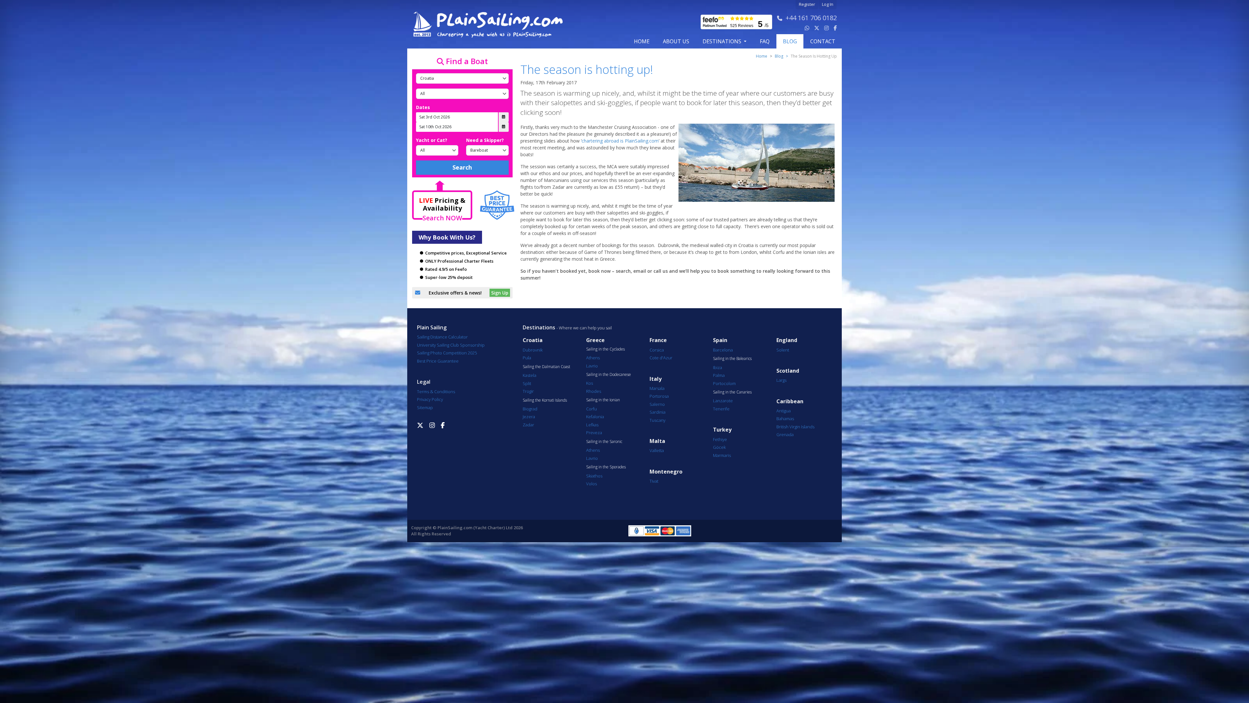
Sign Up (499, 293)
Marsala (657, 388)
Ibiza (717, 367)
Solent (782, 350)
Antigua (783, 411)
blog (790, 41)
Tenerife (721, 409)
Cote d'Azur (661, 358)
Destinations (539, 327)
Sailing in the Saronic (604, 441)
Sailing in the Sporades (606, 467)
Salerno (657, 404)
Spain (720, 340)
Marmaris (722, 455)
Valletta (657, 450)
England (786, 340)
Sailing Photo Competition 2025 (447, 353)
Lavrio (592, 366)
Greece (595, 340)
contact (822, 41)
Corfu (591, 409)
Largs (781, 380)
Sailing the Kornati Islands (545, 400)
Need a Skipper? (485, 140)
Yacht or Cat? (431, 140)
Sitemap (425, 407)
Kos (589, 383)
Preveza (594, 432)
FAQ (765, 41)
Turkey (722, 430)
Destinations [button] (723, 41)
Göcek (719, 447)
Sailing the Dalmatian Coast (546, 367)
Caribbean (789, 401)
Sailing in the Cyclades (605, 349)
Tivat (654, 481)
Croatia (533, 340)
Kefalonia (595, 417)
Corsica (657, 350)
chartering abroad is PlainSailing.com (620, 141)
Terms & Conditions (436, 391)
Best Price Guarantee (438, 361)
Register (807, 4)
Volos (591, 484)
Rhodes (593, 391)
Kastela (529, 375)
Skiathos (594, 476)
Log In (827, 4)
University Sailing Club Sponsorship (451, 345)
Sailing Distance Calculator (442, 337)
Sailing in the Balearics (732, 358)
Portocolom (724, 383)
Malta (657, 441)
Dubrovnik (533, 350)
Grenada (785, 434)
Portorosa (659, 396)
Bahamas (785, 418)
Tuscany (657, 420)
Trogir (528, 391)
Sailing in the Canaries (732, 392)
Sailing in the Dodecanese (608, 374)
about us (676, 41)
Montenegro (666, 472)
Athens (593, 358)
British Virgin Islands (795, 427)
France (658, 340)
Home (642, 41)
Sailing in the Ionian (603, 400)
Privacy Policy (430, 399)
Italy (656, 379)
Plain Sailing (432, 327)
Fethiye (720, 439)
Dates (423, 107)
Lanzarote (723, 401)
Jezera (529, 417)
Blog (779, 56)
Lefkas (592, 425)
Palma (719, 375)
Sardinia (657, 412)
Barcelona (723, 350)
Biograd (530, 409)
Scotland (787, 371)
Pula (527, 358)
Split (527, 383)
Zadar (528, 425)
